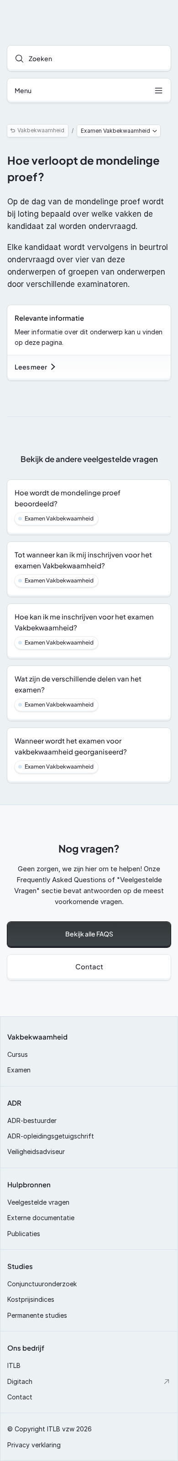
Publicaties (23, 1233)
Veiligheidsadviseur (36, 1151)
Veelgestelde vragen (38, 1202)
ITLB (14, 1365)
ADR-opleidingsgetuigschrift (50, 1136)
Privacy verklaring (34, 1445)
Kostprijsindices (30, 1299)
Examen (19, 1070)
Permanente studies (37, 1315)
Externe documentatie (40, 1218)
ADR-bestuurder (32, 1120)
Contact (19, 1397)
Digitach (19, 1381)
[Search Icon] (89, 58)
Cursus (17, 1054)
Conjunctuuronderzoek (42, 1284)
